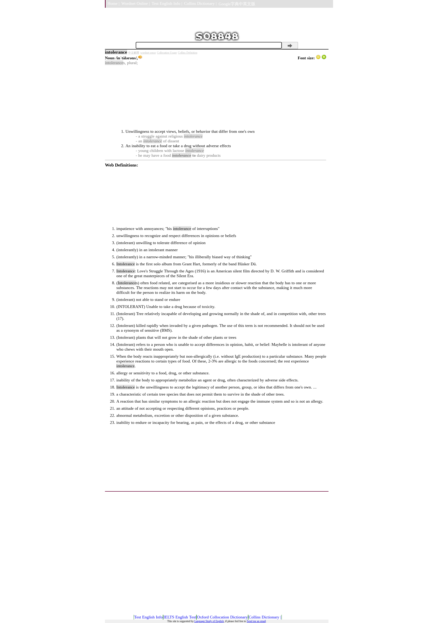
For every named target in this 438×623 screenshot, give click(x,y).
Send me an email (256, 621)
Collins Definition (187, 52)
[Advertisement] (215, 97)
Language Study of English (209, 621)
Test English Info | (167, 3)
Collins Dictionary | (200, 3)
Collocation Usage (167, 52)
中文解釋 (133, 52)
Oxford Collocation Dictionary (222, 617)
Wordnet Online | (135, 3)
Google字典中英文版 (237, 4)
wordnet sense (148, 52)
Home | (113, 3)
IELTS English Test (180, 617)
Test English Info (148, 617)
